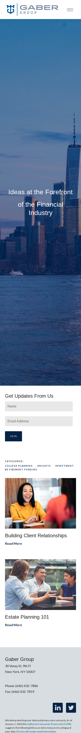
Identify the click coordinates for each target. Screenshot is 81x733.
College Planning (19, 466)
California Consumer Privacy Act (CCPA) (49, 724)
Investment (64, 466)
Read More (13, 543)
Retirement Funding (21, 469)
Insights (44, 466)
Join (13, 436)
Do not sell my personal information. (36, 731)
